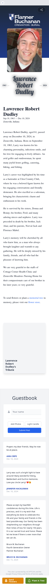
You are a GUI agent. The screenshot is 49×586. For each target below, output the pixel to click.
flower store (34, 302)
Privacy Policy (17, 574)
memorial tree (36, 297)
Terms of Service (32, 574)
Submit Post (24, 430)
